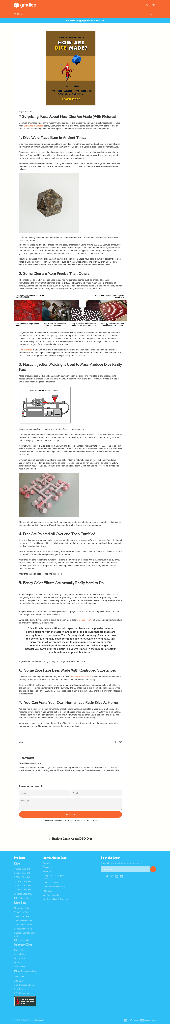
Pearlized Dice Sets (23, 925)
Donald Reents (86, 620)
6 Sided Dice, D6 (22, 873)
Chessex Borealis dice (80, 677)
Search (46, 863)
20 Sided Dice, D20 (23, 894)
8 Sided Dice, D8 (22, 877)
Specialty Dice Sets (23, 929)
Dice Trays (19, 989)
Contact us (48, 867)
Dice (17, 863)
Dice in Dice (19, 966)
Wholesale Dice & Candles (55, 899)
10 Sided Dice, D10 (23, 881)
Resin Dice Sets (21, 916)
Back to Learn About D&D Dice (71, 838)
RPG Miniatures (21, 993)
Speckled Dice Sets (23, 920)
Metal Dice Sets (21, 908)
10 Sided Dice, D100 (23, 885)
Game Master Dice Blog (54, 887)
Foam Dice (19, 962)
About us (47, 871)
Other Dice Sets (21, 940)
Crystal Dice (20, 954)
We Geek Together (51, 895)
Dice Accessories (25, 971)
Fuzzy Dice (19, 958)
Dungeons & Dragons (33, 126)
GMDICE (24, 1020)
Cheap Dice (19, 950)
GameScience (26, 350)
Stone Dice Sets (21, 912)
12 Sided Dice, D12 (23, 890)
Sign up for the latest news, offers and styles (121, 863)
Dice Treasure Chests (24, 985)
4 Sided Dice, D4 (22, 869)
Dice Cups (19, 977)
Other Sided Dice (22, 898)
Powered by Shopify (36, 1020)
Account (153, 14)
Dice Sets (20, 902)
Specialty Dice (23, 944)
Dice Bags (19, 981)
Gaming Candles (50, 882)
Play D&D (47, 891)
